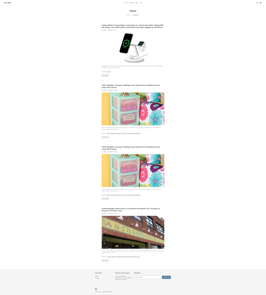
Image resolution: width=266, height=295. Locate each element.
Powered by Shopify (107, 291)
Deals (108, 71)
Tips (139, 256)
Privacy (97, 278)
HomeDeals (129, 133)
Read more (105, 75)
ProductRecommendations (129, 256)
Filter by (128, 14)
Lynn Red (101, 291)
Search (97, 276)
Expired (123, 133)
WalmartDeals (136, 133)
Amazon (109, 256)
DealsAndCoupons (116, 133)
